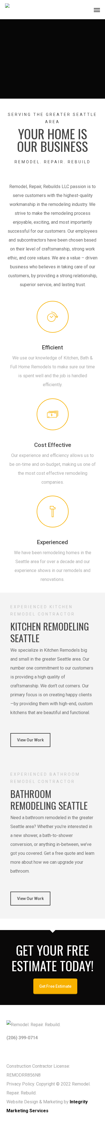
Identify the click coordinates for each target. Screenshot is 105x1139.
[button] (97, 10)
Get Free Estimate (55, 986)
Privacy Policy (20, 1084)
